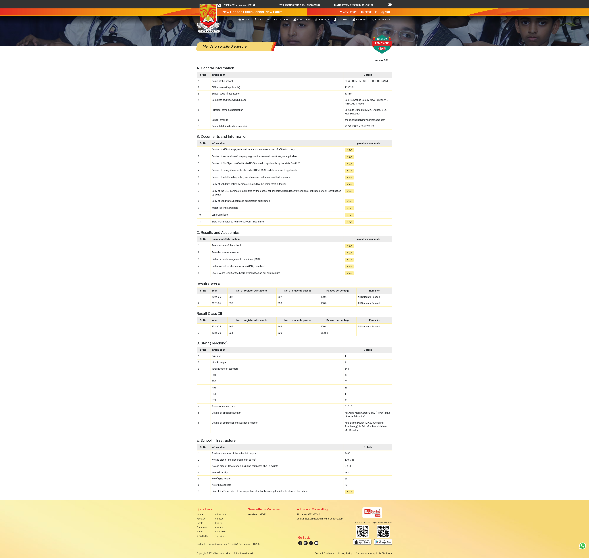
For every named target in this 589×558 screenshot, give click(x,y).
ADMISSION (350, 12)
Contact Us (220, 531)
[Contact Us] (582, 545)
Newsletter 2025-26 (257, 514)
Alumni (200, 531)
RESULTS (324, 19)
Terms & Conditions (324, 553)
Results (218, 523)
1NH (387, 12)
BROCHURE (370, 12)
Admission (220, 514)
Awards (219, 527)
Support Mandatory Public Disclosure (374, 553)
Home (200, 514)
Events (200, 523)
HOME (245, 19)
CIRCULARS (304, 19)
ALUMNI (342, 19)
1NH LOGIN (220, 536)
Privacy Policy (345, 553)
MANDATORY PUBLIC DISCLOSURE (353, 5)
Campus (219, 518)
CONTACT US (382, 19)
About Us (201, 518)
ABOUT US (263, 19)
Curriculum (202, 527)
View (349, 150)
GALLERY (283, 19)
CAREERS (361, 19)
